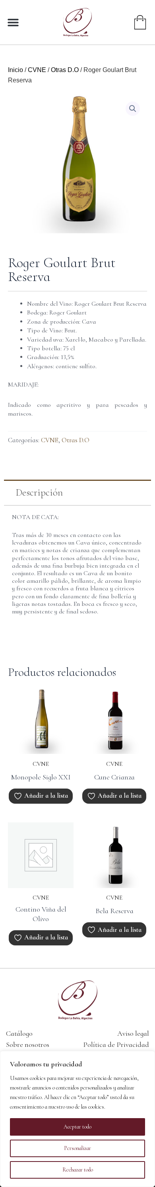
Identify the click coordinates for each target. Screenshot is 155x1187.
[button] (13, 22)
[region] (77, 1119)
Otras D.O (65, 69)
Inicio (15, 69)
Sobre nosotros (27, 1044)
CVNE (37, 69)
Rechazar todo (77, 1169)
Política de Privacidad (116, 1044)
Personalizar (77, 1148)
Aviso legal (133, 1033)
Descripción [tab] (39, 492)
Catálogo (19, 1033)
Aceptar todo (77, 1126)
